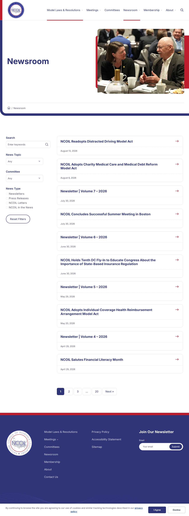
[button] (24, 161)
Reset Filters (18, 219)
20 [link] (96, 391)
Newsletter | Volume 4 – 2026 (84, 337)
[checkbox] (28, 194)
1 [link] (60, 391)
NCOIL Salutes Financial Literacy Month (92, 360)
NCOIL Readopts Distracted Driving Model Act (97, 141)
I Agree (157, 510)
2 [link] (69, 391)
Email (142, 440)
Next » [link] (109, 391)
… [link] (87, 391)
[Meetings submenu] (57, 439)
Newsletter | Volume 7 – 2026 (84, 191)
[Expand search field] (182, 10)
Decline (176, 510)
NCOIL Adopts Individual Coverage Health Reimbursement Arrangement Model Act (106, 312)
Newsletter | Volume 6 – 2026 (84, 237)
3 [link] (78, 391)
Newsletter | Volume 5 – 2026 (84, 287)
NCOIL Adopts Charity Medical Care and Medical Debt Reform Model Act (109, 166)
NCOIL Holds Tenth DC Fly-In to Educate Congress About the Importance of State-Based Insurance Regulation (108, 262)
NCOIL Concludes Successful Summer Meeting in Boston (106, 214)
